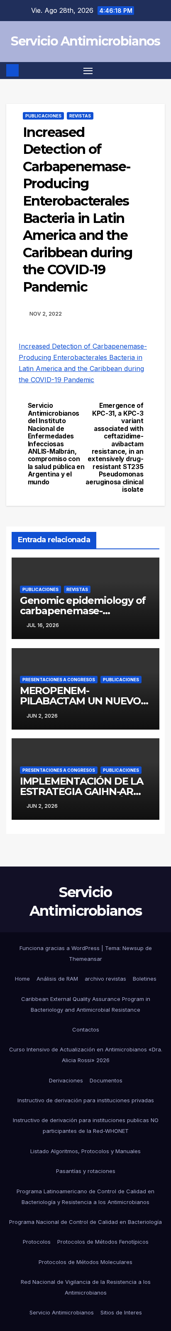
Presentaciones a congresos (58, 679)
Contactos (85, 1029)
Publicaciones (43, 115)
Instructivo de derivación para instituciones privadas (85, 1100)
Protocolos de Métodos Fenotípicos (103, 1241)
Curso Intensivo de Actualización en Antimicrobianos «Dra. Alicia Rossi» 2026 (85, 1054)
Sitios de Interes (121, 1312)
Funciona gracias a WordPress (60, 948)
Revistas (80, 115)
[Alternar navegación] (88, 71)
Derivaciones (66, 1080)
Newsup (133, 948)
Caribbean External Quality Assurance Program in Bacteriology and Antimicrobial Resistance (85, 1004)
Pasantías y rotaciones (85, 1171)
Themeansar (85, 958)
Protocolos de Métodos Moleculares (85, 1262)
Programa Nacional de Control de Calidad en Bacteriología (85, 1221)
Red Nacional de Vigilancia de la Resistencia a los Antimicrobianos (86, 1287)
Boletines (144, 978)
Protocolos (37, 1241)
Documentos (106, 1080)
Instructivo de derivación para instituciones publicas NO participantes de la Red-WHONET (86, 1125)
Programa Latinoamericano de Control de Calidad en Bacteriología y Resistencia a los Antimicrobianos (85, 1196)
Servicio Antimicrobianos (85, 41)
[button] (159, 70)
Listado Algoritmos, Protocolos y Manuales (85, 1151)
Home (22, 978)
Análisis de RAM (57, 978)
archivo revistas (105, 978)
